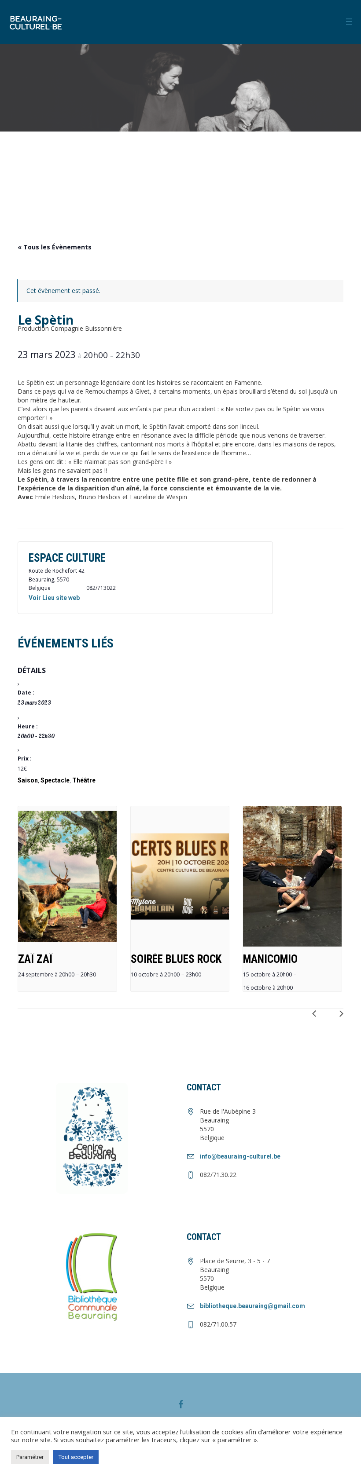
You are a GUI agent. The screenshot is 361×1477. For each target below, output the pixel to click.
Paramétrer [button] (30, 1457)
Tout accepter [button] (76, 1457)
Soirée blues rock (176, 959)
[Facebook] (180, 1404)
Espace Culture (67, 558)
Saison (28, 780)
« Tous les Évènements (55, 247)
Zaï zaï (35, 959)
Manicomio (270, 959)
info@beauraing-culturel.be (240, 1156)
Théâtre (84, 780)
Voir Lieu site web (54, 597)
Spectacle (55, 780)
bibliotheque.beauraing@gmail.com (252, 1305)
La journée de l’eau (335, 1017)
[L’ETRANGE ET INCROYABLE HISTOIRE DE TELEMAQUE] (317, 1017)
